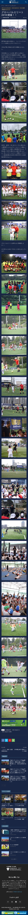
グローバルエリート (15, 8)
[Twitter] (6, 740)
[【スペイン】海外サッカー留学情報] (5, 839)
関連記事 (4, 756)
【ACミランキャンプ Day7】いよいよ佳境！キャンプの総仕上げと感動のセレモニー (18, 770)
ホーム (2, 5)
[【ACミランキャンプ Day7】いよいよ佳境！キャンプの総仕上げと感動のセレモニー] (5, 771)
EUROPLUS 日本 (6, 17)
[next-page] (5, 785)
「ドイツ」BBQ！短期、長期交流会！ (7, 750)
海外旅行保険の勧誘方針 (6, 907)
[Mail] (12, 901)
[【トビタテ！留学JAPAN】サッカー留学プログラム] (7, 798)
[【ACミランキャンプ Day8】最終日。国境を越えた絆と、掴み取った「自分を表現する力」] (5, 762)
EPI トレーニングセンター (11, 5)
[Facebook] (2, 740)
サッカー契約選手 (14, 844)
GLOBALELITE (8, 729)
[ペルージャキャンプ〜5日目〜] (7, 812)
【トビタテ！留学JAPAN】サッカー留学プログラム (7, 805)
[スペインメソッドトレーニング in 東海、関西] (21, 812)
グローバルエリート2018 (6, 731)
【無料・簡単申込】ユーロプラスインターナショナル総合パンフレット (18, 831)
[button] (2, 2)
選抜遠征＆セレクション (6, 9)
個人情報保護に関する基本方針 (19, 907)
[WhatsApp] (13, 740)
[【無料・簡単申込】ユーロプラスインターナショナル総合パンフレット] (5, 831)
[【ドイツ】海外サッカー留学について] (5, 853)
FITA (16, 815)
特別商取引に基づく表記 (14, 909)
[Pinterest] (9, 740)
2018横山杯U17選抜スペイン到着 (20, 750)
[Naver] (16, 901)
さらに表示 (13, 859)
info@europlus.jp (17, 891)
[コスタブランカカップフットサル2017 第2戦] (21, 798)
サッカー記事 (22, 8)
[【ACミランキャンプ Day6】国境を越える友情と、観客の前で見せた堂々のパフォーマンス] (5, 778)
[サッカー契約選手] (5, 846)
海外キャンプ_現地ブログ (6, 815)
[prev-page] (2, 785)
